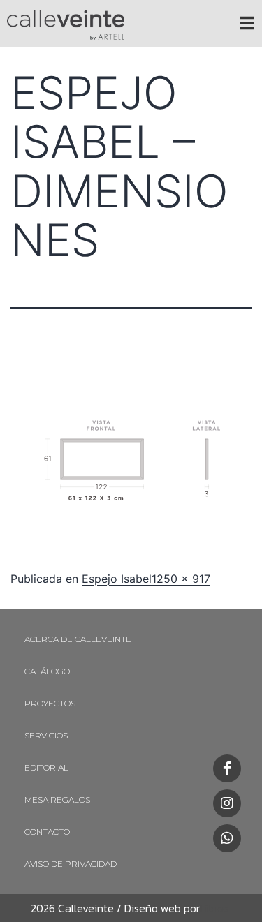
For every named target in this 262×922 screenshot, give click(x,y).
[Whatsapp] (227, 838)
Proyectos (49, 703)
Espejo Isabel (117, 579)
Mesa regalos (57, 799)
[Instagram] (227, 803)
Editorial (46, 767)
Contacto (47, 831)
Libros (214, 908)
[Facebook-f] (227, 768)
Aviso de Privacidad (70, 863)
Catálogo (47, 671)
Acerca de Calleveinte (77, 639)
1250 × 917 (181, 579)
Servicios (46, 735)
